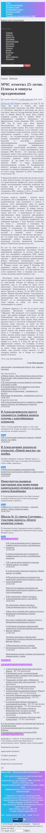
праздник (5, 369)
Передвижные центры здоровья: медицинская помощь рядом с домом (25, 655)
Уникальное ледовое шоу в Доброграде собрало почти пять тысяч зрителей (22, 681)
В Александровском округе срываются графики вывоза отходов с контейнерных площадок (20, 416)
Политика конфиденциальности (26, 772)
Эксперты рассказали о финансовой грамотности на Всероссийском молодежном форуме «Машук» (25, 639)
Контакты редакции (14, 706)
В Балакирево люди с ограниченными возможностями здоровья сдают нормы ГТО (24, 674)
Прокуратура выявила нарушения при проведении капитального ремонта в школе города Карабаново (22, 486)
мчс (33, 367)
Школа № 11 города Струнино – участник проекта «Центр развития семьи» (22, 520)
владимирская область (21, 367)
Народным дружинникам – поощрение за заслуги (22, 396)
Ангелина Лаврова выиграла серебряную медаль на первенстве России (23, 696)
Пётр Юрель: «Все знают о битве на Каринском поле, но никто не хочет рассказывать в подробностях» (21, 710)
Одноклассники (12, 74)
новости (39, 367)
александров (6, 367)
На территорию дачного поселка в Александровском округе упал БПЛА (21, 606)
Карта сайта (6, 772)
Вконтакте (10, 72)
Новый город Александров (12, 20)
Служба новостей (25, 99)
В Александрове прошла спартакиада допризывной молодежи (21, 703)
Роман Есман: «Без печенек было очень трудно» (21, 378)
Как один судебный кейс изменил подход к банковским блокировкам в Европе (24, 621)
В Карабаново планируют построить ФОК (19, 732)
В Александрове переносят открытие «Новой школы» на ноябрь (20, 450)
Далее (3, 435)
